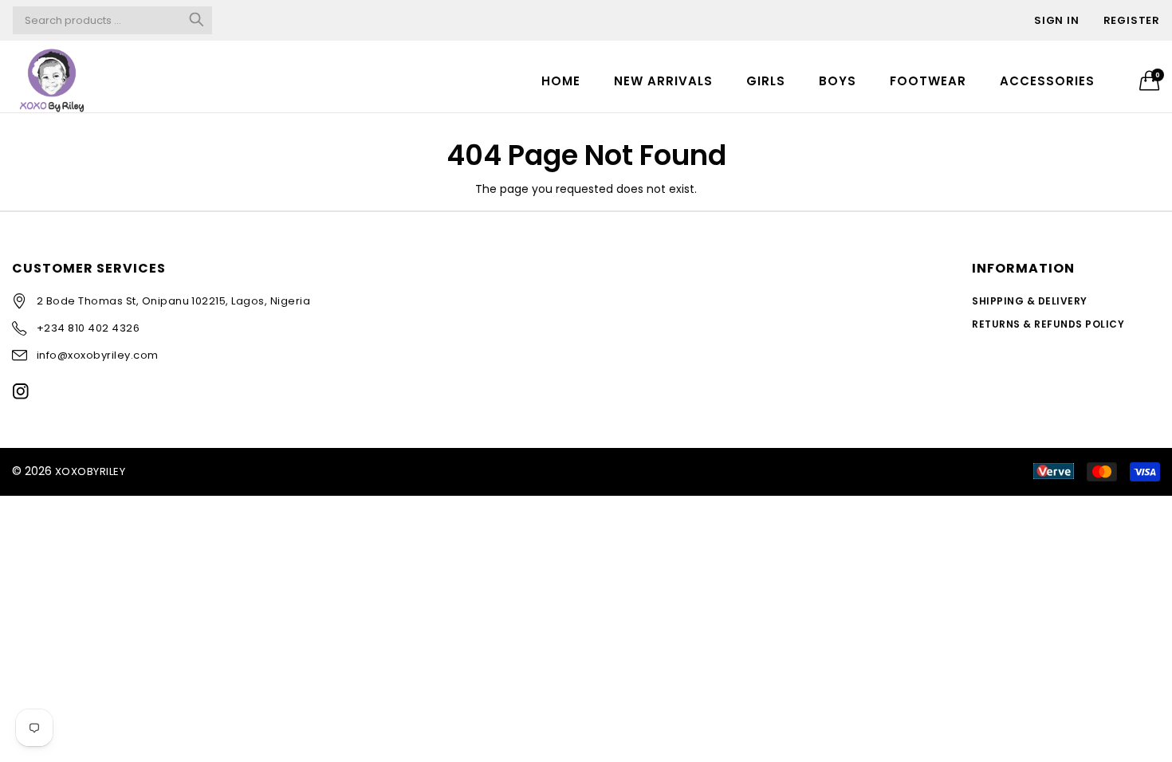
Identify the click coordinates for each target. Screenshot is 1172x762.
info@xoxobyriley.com (98, 355)
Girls (765, 81)
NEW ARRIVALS (663, 81)
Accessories (1047, 81)
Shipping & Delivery (1029, 301)
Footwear (928, 81)
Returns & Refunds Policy (1048, 324)
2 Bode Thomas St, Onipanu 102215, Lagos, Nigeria (173, 300)
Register (1131, 20)
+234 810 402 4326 (88, 328)
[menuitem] (561, 80)
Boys (837, 81)
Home (560, 81)
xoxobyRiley (90, 471)
